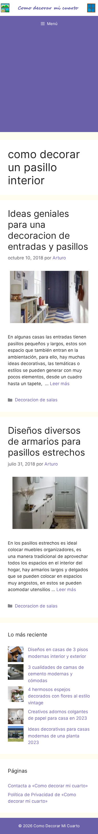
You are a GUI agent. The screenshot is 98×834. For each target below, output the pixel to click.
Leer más (60, 383)
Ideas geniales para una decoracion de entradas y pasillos (48, 230)
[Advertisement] (49, 83)
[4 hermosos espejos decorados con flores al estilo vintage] (16, 695)
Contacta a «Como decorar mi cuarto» (48, 785)
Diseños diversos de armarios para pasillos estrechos (46, 441)
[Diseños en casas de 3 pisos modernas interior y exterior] (16, 655)
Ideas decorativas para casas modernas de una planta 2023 (59, 735)
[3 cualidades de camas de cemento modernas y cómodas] (16, 673)
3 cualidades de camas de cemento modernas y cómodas (56, 674)
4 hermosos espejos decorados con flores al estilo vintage (59, 696)
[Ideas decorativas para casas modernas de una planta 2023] (16, 735)
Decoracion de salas (36, 399)
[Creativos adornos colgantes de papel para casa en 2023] (16, 717)
